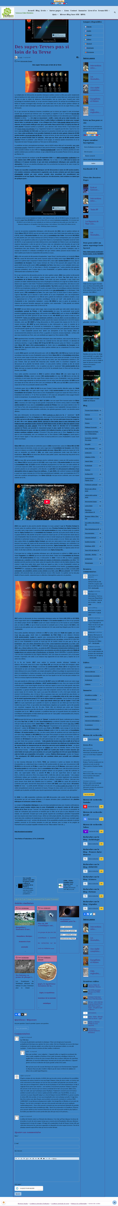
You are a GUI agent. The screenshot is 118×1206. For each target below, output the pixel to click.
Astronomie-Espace (26, 61)
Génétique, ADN (93, 546)
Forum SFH (103, 10)
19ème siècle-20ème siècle (93, 496)
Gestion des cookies (94, 1203)
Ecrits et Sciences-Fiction (94, 188)
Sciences (93, 414)
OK (101, 739)
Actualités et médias (93, 695)
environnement (37, 899)
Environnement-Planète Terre (93, 479)
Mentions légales (23, 1203)
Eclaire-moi (92, 632)
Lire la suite (95, 588)
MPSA (83, 14)
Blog (37, 10)
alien (16, 899)
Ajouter (18, 1194)
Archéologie (25, 908)
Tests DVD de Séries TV (93, 550)
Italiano (88, 39)
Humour (93, 470)
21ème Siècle (93, 506)
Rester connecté (90, 156)
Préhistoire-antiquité (93, 484)
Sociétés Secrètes (93, 542)
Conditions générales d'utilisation (39, 1203)
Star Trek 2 (71, 723)
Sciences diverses (93, 671)
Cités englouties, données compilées (94, 111)
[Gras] (16, 1158)
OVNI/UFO (47, 908)
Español (88, 35)
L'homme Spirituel (93, 537)
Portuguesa (90, 52)
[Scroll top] (114, 1202)
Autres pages (55, 10)
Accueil (31, 10)
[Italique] (18, 1158)
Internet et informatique (93, 721)
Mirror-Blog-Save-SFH (69, 14)
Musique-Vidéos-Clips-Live (93, 517)
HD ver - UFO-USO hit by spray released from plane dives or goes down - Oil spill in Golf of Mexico (95, 1005)
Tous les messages (89, 794)
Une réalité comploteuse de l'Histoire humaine (95, 89)
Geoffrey (91, 591)
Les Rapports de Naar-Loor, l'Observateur (91, 222)
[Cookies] (4, 1202)
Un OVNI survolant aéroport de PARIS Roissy (94, 992)
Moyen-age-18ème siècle (93, 490)
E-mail (16, 1143)
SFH (22, 1075)
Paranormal (93, 419)
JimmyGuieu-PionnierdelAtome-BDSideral (94, 1030)
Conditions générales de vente (60, 1203)
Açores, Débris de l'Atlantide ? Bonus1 (94, 986)
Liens (66, 10)
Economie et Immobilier (93, 729)
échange (29, 899)
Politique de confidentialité (79, 1203)
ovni (24, 899)
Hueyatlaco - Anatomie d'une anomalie (23, 928)
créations (93, 684)
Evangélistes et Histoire (95, 100)
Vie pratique (93, 708)
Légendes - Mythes (93, 554)
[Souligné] (21, 1158)
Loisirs (93, 703)
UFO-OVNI (93, 667)
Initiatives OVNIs (93, 457)
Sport (93, 712)
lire (43, 899)
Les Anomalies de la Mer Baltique (94, 78)
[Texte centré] (33, 1158)
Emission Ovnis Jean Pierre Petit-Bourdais (95, 998)
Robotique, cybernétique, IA (93, 511)
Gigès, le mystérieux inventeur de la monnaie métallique (47, 985)
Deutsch (89, 44)
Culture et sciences (93, 699)
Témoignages (93, 563)
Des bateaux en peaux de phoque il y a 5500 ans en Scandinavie (24, 976)
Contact (73, 10)
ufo (20, 899)
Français (88, 26)
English (88, 31)
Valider (93, 163)
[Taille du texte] (24, 1158)
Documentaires (93, 533)
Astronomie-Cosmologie (93, 676)
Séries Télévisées (93, 448)
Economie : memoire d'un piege (93, 439)
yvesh (21, 57)
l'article (47, 747)
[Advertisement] (47, 857)
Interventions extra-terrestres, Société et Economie (95, 66)
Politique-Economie (93, 427)
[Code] (46, 1158)
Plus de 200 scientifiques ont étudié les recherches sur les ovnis (46, 925)
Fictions (93, 423)
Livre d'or (92, 10)
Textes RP (94, 209)
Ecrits (43, 10)
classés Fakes (93, 461)
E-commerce (93, 725)
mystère (48, 899)
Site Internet (18, 1151)
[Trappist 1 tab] (47, 596)
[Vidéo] (44, 1158)
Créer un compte (87, 159)
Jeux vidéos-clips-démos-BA (93, 524)
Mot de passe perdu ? (97, 159)
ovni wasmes (92, 1013)
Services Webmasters (93, 716)
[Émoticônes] (49, 1158)
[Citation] (30, 1158)
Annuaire (82, 10)
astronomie (55, 899)
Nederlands (90, 48)
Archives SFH (93, 474)
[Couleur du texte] (27, 1158)
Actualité (93, 444)
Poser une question (21, 1028)
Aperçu (54, 1158)
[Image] (41, 1158)
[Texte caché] (38, 1158)
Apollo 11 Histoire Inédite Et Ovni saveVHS (94, 1023)
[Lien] (35, 1158)
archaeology (93, 559)
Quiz (54, 14)
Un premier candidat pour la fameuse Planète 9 (68, 920)
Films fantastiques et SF (93, 529)
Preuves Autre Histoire (93, 410)
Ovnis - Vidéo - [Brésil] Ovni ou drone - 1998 (95, 1017)
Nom (16, 1136)
